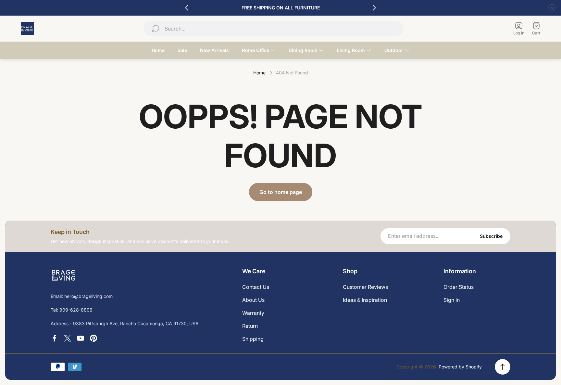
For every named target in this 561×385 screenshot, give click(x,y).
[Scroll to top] (502, 367)
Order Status (458, 287)
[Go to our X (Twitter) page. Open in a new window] (67, 338)
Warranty (253, 313)
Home (259, 72)
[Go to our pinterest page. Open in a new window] (93, 338)
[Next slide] (374, 8)
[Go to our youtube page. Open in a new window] (80, 338)
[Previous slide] (187, 8)
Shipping (253, 339)
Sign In (451, 300)
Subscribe (491, 236)
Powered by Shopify (460, 366)
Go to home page (280, 192)
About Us (253, 300)
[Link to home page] (64, 275)
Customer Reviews (365, 287)
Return (250, 326)
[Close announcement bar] (552, 8)
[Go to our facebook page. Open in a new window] (54, 338)
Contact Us (255, 287)
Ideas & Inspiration (365, 300)
